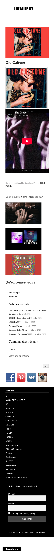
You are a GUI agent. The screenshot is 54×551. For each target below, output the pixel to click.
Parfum (8, 453)
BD (6, 404)
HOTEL (9, 437)
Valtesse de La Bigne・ (19, 330)
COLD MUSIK (12, 420)
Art (6, 396)
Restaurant (10, 465)
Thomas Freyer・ (16, 326)
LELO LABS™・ (16, 322)
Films (8, 429)
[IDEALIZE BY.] (27, 14)
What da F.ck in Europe (16, 477)
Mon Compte (14, 293)
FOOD (8, 433)
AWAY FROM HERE (15, 400)
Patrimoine (10, 457)
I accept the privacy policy (23, 513)
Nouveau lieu (11, 445)
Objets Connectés (13, 449)
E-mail (11, 504)
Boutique (13, 297)
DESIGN (9, 424)
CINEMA (9, 416)
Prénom (12, 494)
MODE (8, 441)
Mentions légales (37, 532)
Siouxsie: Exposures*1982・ (21, 334)
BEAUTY (9, 408)
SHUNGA (10, 469)
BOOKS (9, 412)
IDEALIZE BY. (22, 532)
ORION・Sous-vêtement (19, 318)
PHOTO (9, 461)
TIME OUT (10, 473)
